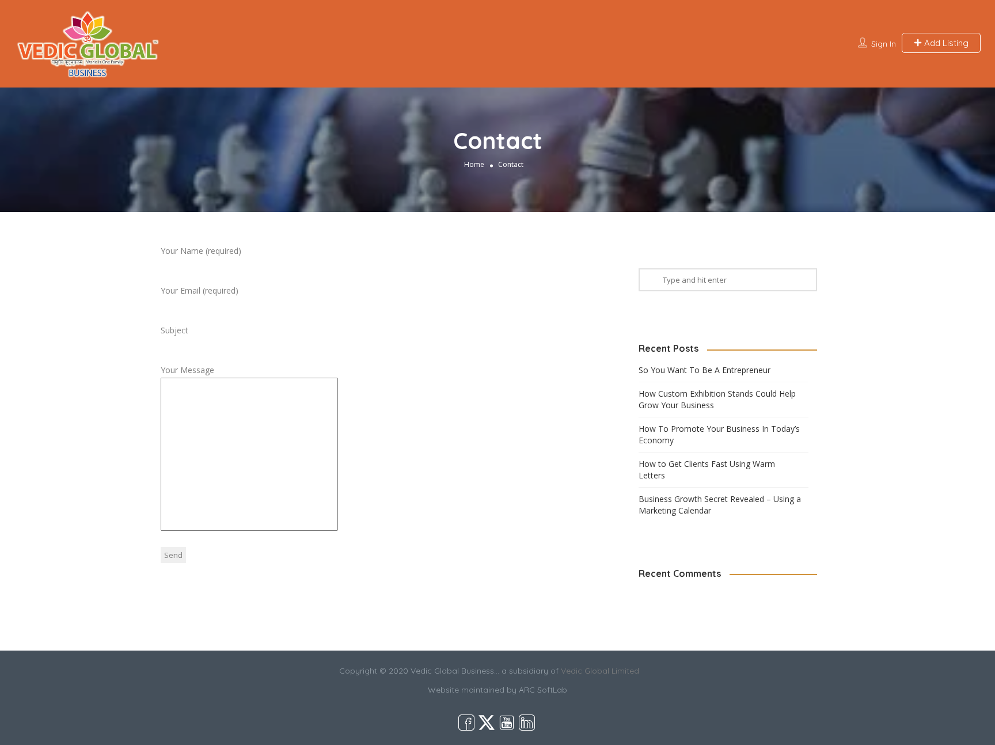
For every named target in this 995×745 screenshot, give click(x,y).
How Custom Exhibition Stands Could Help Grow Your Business (717, 399)
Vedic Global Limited (600, 671)
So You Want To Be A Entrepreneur (704, 369)
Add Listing (945, 42)
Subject (174, 330)
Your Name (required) (201, 250)
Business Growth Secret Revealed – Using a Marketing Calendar (720, 504)
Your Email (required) (199, 290)
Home (474, 164)
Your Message (187, 369)
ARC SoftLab (543, 690)
